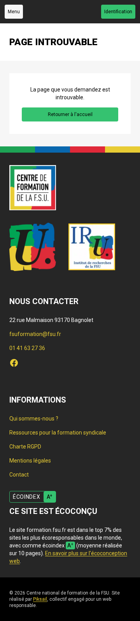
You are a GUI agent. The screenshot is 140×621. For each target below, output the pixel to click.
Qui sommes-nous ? (33, 418)
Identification (118, 11)
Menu (14, 11)
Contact (19, 474)
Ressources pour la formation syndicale (57, 432)
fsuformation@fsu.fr (35, 334)
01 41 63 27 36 (27, 348)
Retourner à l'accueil (70, 114)
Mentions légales (30, 460)
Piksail (40, 599)
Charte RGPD (25, 446)
